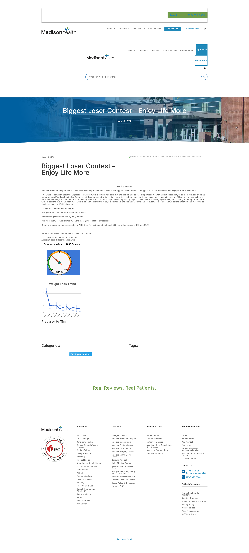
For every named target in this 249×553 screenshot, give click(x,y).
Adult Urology (83, 439)
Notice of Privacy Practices (194, 501)
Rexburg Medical (119, 460)
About (110, 29)
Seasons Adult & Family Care (122, 467)
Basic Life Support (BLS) (157, 450)
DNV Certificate (189, 514)
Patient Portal (192, 29)
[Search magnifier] (204, 77)
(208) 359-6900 (196, 15)
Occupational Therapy (87, 466)
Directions (176, 15)
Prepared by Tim (54, 321)
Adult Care (81, 435)
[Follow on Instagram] (194, 522)
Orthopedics (82, 470)
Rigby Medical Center (121, 463)
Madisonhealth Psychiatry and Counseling (123, 472)
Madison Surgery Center (123, 452)
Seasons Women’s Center (123, 480)
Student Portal (186, 50)
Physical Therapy (84, 479)
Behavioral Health (85, 442)
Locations (122, 29)
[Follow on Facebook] (184, 522)
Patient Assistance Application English (190, 449)
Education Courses (155, 453)
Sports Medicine (84, 494)
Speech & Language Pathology (86, 490)
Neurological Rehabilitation (89, 463)
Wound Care (82, 504)
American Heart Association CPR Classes (159, 446)
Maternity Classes (155, 442)
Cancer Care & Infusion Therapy (87, 446)
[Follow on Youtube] (189, 522)
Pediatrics (81, 473)
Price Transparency (190, 511)
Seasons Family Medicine (123, 477)
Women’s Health (84, 501)
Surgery (80, 497)
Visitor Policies (188, 508)
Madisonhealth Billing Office (121, 456)
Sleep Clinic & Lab (85, 486)
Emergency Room (119, 435)
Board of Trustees (190, 498)
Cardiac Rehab (83, 450)
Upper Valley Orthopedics (123, 483)
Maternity (81, 457)
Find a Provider (155, 29)
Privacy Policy (188, 505)
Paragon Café (118, 486)
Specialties (137, 29)
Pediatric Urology (84, 476)
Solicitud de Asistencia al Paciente (193, 454)
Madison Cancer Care (121, 442)
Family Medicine (84, 453)
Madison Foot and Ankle (122, 445)
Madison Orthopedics (121, 448)
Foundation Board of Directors (191, 494)
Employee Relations (80, 354)
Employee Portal (124, 539)
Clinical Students (154, 439)
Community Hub (189, 459)
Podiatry (80, 483)
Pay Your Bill (172, 29)
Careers (185, 435)
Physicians (186, 445)
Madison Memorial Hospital (124, 439)
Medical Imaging (84, 460)
